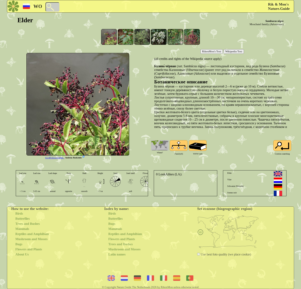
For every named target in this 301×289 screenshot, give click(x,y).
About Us (22, 254)
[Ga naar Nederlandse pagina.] (278, 180)
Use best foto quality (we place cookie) (225, 254)
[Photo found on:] (84, 157)
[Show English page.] (278, 173)
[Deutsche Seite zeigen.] (278, 186)
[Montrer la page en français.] (278, 193)
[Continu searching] (282, 145)
